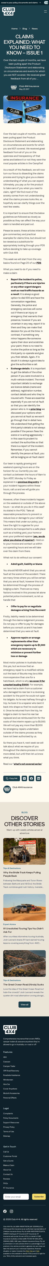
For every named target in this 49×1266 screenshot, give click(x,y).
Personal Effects (9, 1098)
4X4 (5, 1057)
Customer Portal (10, 1156)
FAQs (5, 1183)
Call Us (6, 1152)
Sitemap (6, 1136)
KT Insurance (8, 1188)
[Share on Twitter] (24, 778)
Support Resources (11, 1122)
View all (24, 1004)
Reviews (6, 1179)
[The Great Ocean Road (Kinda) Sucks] (24, 974)
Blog (24, 28)
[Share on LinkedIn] (38, 778)
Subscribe (39, 1196)
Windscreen (8, 1080)
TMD (37, 1251)
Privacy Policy (9, 1127)
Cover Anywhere (10, 1089)
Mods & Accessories (11, 1093)
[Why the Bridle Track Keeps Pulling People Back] (24, 864)
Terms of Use (8, 1131)
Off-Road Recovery (11, 1071)
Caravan (6, 1062)
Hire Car (6, 1084)
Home (14, 28)
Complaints (8, 1113)
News (35, 28)
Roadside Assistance (11, 1075)
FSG (31, 1251)
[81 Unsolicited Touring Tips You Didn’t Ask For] (24, 920)
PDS (27, 1251)
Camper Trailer (9, 1066)
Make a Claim (8, 1165)
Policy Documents (10, 1118)
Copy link (13, 778)
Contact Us (8, 1174)
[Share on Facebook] (31, 778)
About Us (7, 1170)
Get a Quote (8, 1161)
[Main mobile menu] (45, 11)
